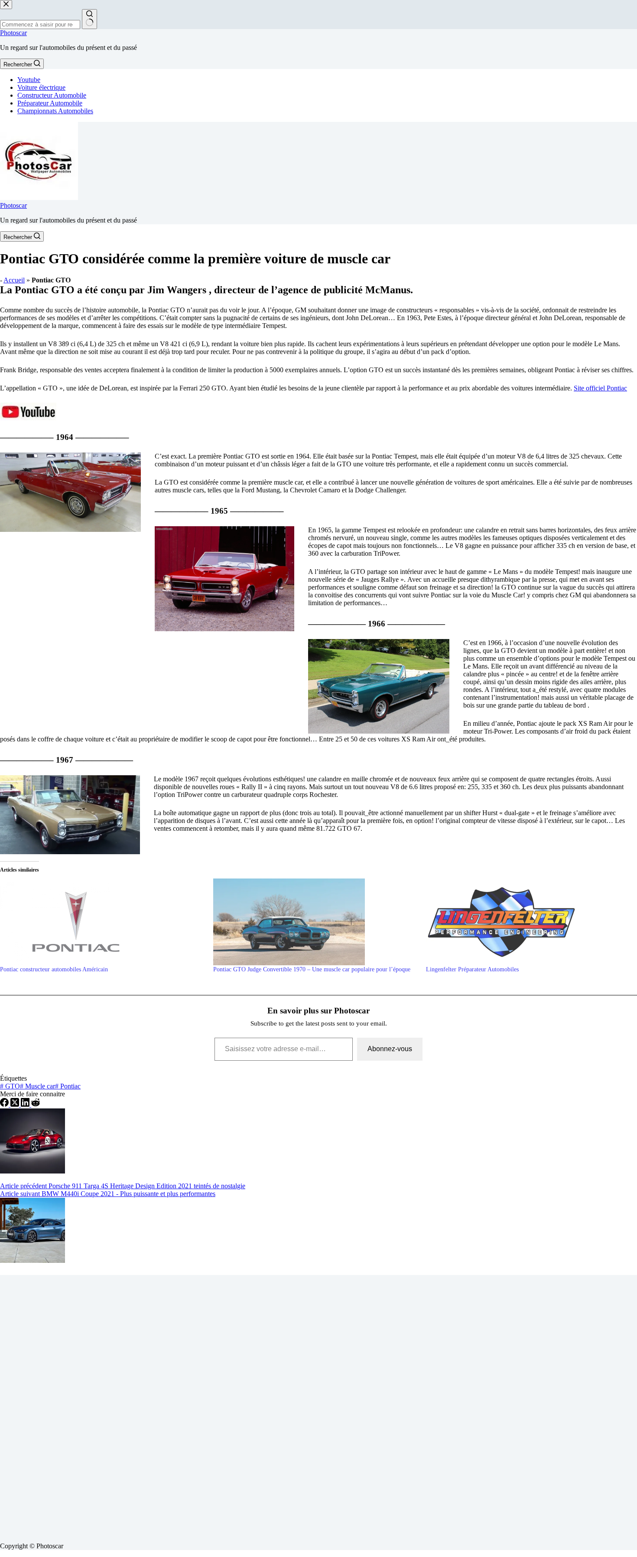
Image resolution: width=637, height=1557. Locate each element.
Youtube (28, 79)
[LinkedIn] (26, 1104)
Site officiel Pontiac (600, 388)
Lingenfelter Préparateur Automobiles (472, 969)
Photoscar (13, 32)
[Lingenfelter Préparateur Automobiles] (528, 921)
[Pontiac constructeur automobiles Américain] (102, 921)
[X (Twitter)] (15, 1104)
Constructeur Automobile (51, 95)
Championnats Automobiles (55, 111)
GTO (10, 1086)
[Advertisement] (260, 1405)
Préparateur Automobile (49, 103)
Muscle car (37, 1086)
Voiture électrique (41, 87)
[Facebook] (5, 1104)
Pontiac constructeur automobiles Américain (54, 969)
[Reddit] (35, 1104)
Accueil (14, 280)
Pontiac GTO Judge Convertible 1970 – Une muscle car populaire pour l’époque (311, 969)
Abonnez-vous (389, 1048)
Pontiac (68, 1086)
